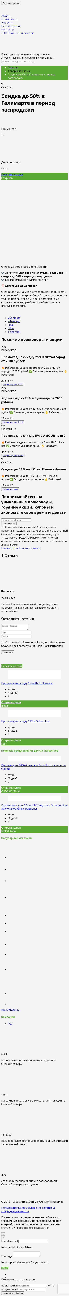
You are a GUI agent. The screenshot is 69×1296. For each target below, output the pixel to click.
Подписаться (9, 523)
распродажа (22, 548)
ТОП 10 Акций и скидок (17, 33)
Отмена (19, 1293)
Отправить (8, 1293)
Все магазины (10, 26)
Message (6, 1256)
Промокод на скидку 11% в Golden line (25, 721)
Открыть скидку (10, 489)
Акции (6, 15)
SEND (4, 1268)
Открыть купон (13, 384)
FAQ (10, 1023)
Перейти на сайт (11, 666)
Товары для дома (19, 71)
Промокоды (9, 19)
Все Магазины (10, 1010)
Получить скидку (12, 174)
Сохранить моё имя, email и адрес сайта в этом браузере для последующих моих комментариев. (33, 644)
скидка (35, 548)
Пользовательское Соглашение (21, 1207)
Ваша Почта (9, 1285)
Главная (13, 67)
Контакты (7, 29)
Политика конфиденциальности (28, 1209)
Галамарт (7, 548)
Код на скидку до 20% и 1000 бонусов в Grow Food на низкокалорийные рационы (34, 806)
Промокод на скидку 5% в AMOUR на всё (26, 683)
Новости (7, 22)
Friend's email (9, 1241)
